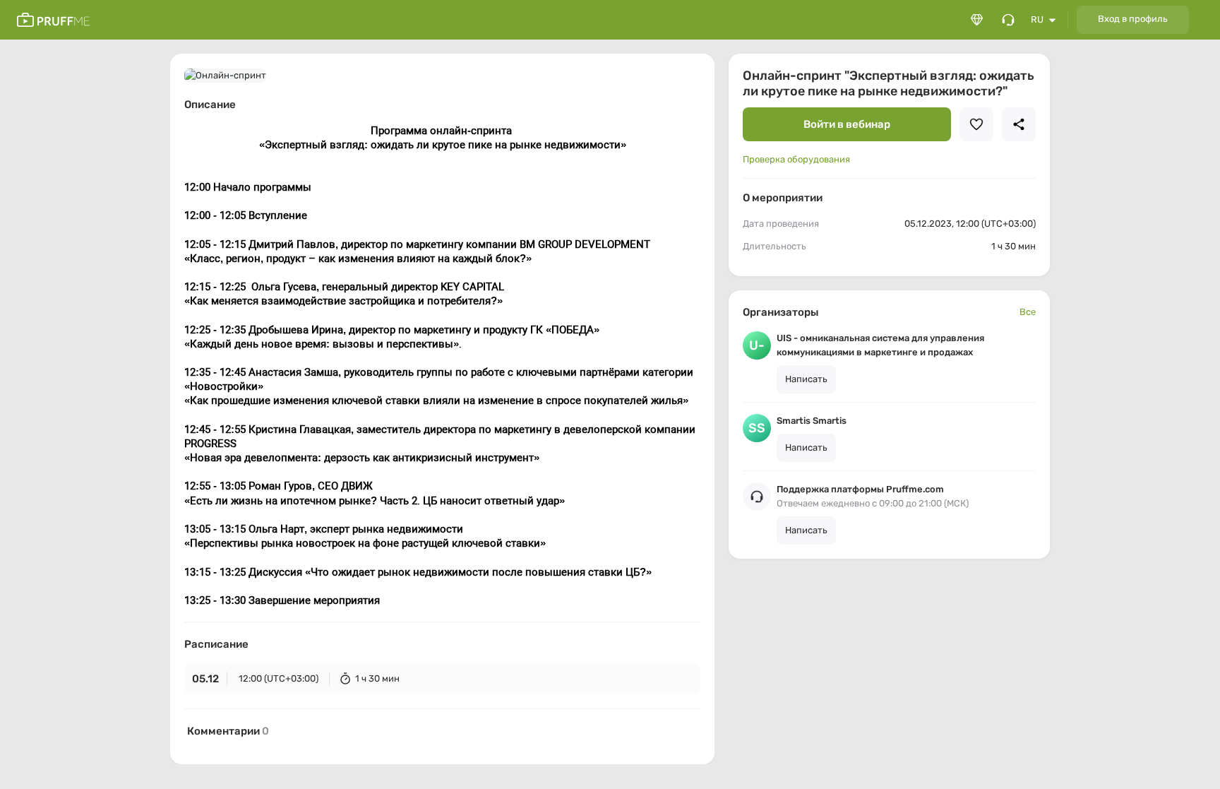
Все (1027, 312)
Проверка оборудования (796, 159)
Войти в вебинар (846, 124)
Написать (806, 379)
